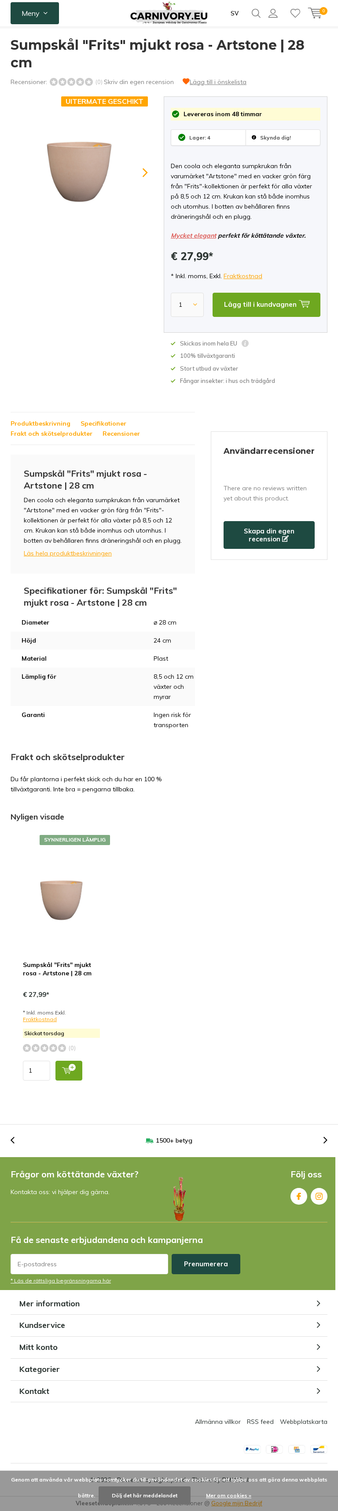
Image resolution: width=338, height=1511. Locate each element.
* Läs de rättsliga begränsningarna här (61, 1280)
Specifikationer (103, 423)
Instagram (319, 1196)
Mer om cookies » (228, 1495)
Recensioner (121, 433)
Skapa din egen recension (269, 535)
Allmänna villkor (218, 1422)
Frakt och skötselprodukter (51, 433)
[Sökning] (256, 13)
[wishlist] (295, 13)
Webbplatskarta (303, 1422)
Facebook (298, 1196)
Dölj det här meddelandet (144, 1495)
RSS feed (260, 1422)
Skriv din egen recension (139, 82)
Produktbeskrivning (40, 423)
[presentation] (137, 172)
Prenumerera (206, 1264)
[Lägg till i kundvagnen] (68, 1071)
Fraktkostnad (243, 276)
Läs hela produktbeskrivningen (68, 553)
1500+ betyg (174, 1140)
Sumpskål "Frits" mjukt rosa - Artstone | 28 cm (57, 969)
